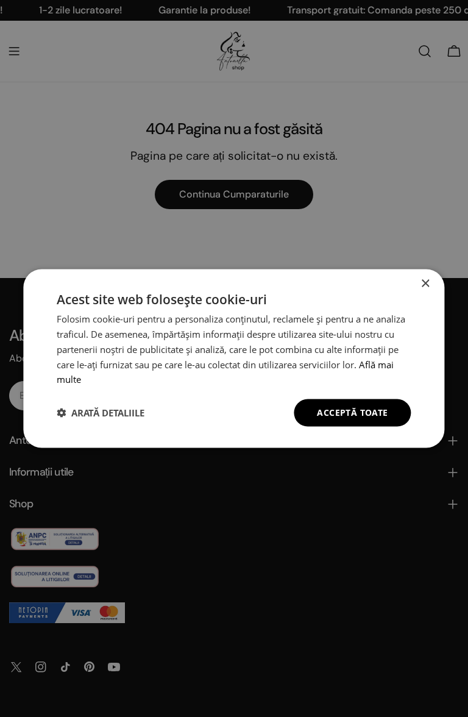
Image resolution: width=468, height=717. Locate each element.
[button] (100, 412)
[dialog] (233, 358)
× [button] (425, 283)
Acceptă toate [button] (352, 412)
